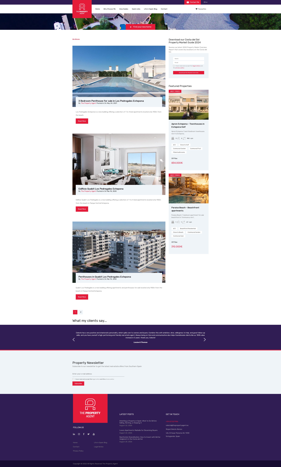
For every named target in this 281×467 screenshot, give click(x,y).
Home (97, 9)
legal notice (196, 66)
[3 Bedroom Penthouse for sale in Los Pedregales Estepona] (118, 77)
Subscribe (78, 383)
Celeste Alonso (176, 429)
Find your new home (142, 27)
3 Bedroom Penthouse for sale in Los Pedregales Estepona (111, 100)
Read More (82, 121)
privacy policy (180, 68)
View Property (188, 114)
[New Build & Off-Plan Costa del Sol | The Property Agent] (82, 9)
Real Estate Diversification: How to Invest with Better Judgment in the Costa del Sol (139, 438)
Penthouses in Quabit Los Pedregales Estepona (104, 276)
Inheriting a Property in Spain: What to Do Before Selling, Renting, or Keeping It (138, 422)
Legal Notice (98, 447)
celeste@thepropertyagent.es (177, 425)
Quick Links (136, 9)
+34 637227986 (172, 422)
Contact (164, 9)
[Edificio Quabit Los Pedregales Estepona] (118, 165)
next (205, 339)
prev (73, 339)
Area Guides (123, 9)
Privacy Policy (78, 451)
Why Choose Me (110, 9)
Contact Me (194, 2)
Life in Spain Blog (150, 9)
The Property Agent (88, 103)
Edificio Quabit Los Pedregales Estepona (100, 188)
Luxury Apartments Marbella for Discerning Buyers (138, 430)
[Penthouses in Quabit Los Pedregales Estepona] (118, 253)
